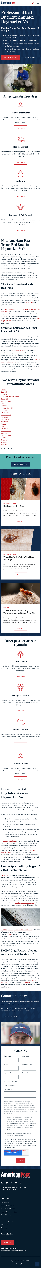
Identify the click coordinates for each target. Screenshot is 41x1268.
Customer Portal (6, 1222)
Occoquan (4, 428)
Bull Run (4, 394)
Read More (20, 521)
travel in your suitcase (18, 350)
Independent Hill (6, 408)
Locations (4, 1231)
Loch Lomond (6, 415)
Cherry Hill (4, 399)
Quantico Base (6, 435)
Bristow (3, 390)
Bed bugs (4, 875)
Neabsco (4, 424)
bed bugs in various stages (24, 903)
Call (2, 1248)
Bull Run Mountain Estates (10, 396)
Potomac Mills (6, 431)
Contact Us (7, 1242)
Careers (4, 1228)
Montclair (4, 422)
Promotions (5, 1203)
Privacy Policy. (10, 1147)
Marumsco (5, 419)
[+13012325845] (33, 3)
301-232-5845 (10, 1248)
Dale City (4, 403)
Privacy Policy (22, 1127)
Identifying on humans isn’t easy (17, 930)
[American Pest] (8, 3)
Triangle (4, 440)
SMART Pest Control (8, 1209)
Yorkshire (4, 444)
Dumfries (4, 406)
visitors (27, 982)
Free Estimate (6, 1215)
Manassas (4, 417)
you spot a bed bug (9, 841)
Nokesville (4, 426)
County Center (6, 401)
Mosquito (9, 934)
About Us (4, 1225)
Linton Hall (4, 412)
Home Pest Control (7, 1206)
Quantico (4, 433)
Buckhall (4, 392)
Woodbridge (5, 442)
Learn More (20, 128)
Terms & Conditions (7, 1234)
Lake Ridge (5, 410)
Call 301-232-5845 (20, 464)
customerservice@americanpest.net (13, 1250)
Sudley (3, 438)
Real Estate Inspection (9, 1212)
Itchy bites (29, 302)
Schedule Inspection (10, 57)
